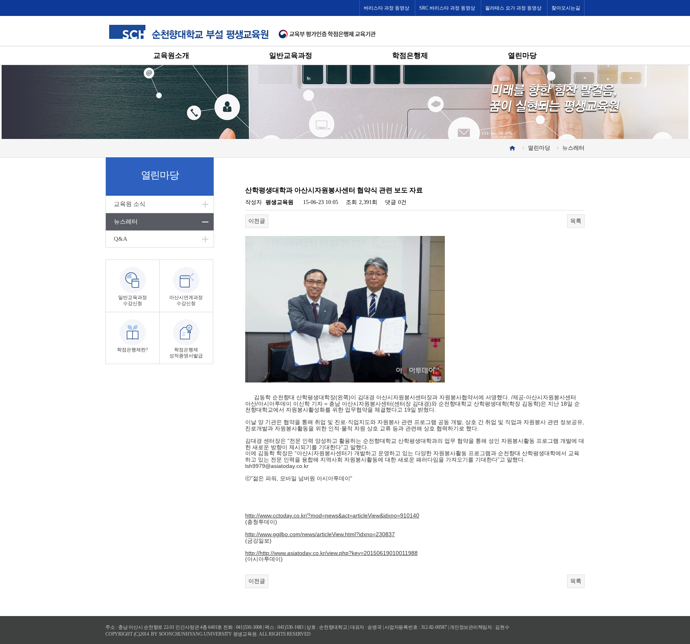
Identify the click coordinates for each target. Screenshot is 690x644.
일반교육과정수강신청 (132, 300)
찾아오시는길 (565, 8)
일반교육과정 (290, 55)
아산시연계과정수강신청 (186, 300)
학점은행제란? (132, 350)
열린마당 (522, 55)
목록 (575, 221)
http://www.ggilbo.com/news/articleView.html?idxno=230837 (320, 534)
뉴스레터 (126, 221)
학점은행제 (410, 55)
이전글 (256, 221)
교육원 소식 (129, 204)
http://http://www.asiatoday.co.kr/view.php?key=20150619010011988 (331, 553)
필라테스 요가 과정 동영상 (513, 8)
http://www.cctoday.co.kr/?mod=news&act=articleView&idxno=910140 (332, 515)
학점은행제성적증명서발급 (186, 353)
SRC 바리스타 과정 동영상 (447, 8)
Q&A (120, 239)
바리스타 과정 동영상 (386, 8)
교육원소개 (171, 55)
